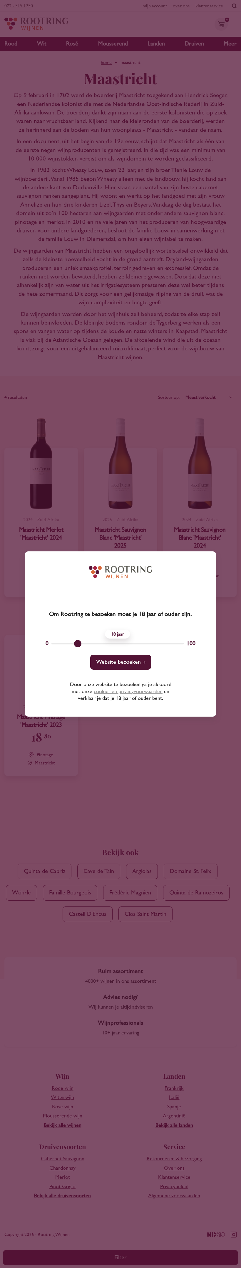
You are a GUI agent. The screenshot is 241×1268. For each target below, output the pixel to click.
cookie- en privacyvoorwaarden (128, 691)
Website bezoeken (118, 662)
